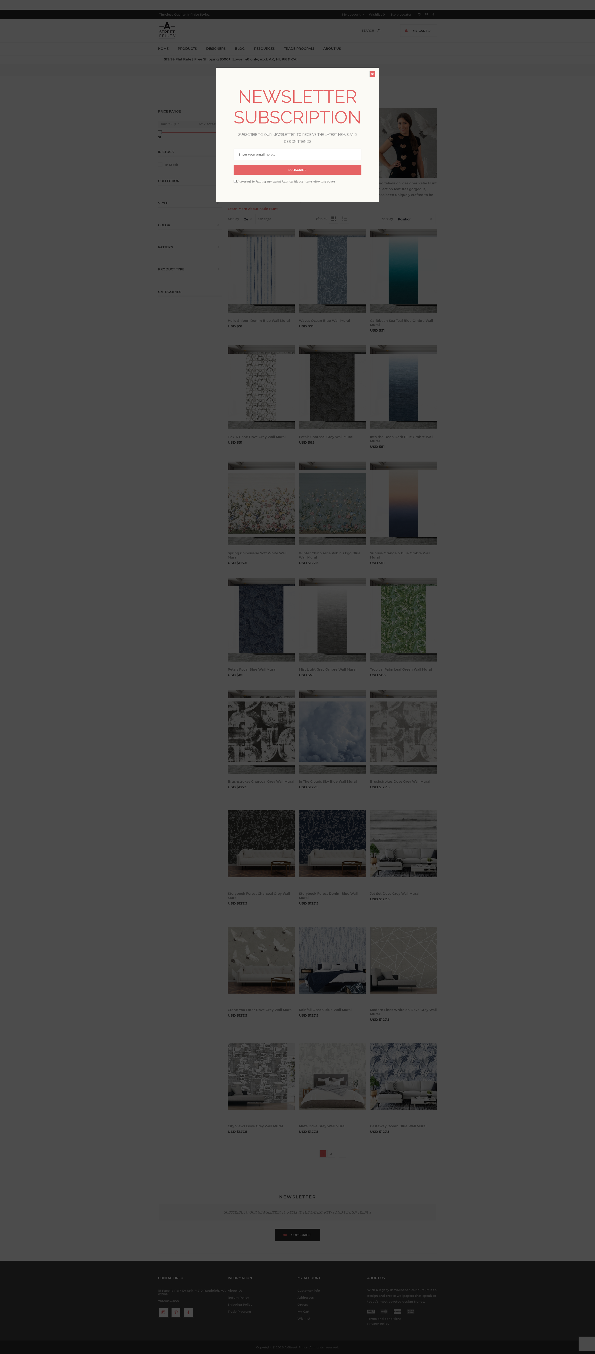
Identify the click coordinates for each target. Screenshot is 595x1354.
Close (372, 74)
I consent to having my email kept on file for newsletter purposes (286, 181)
